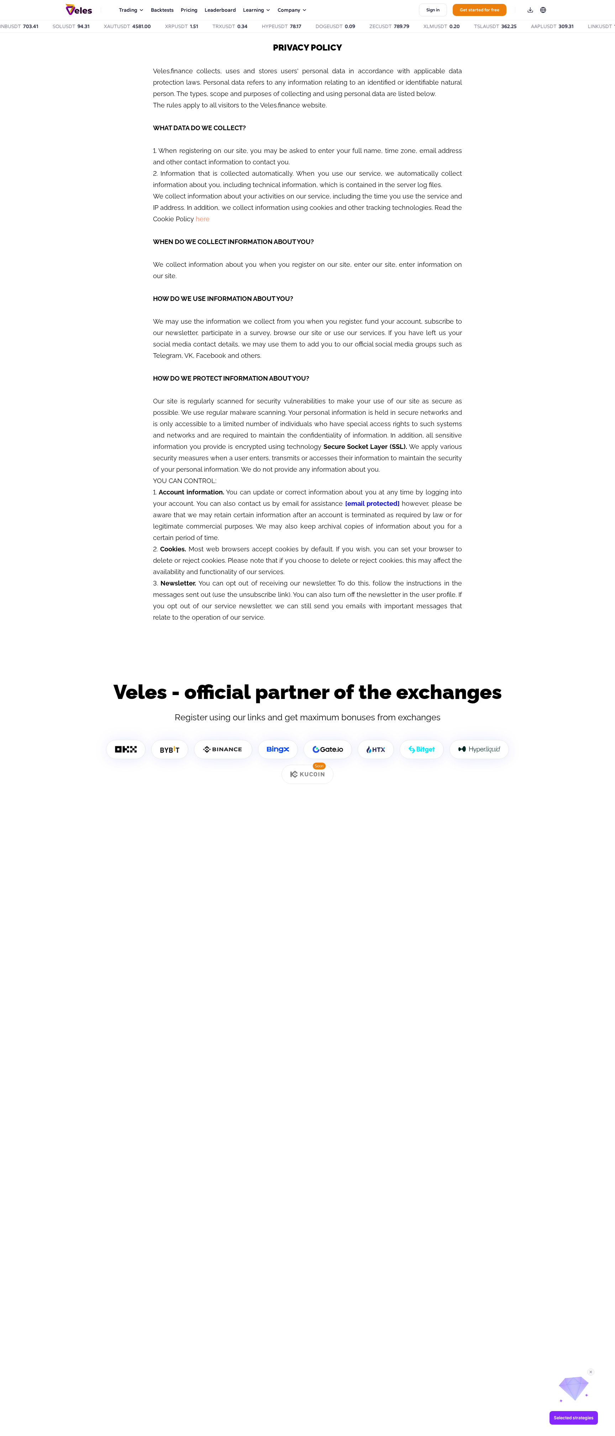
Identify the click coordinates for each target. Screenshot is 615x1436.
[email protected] (372, 503)
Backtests (162, 10)
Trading (128, 10)
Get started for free (479, 10)
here (203, 219)
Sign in (433, 10)
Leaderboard (220, 10)
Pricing (189, 10)
